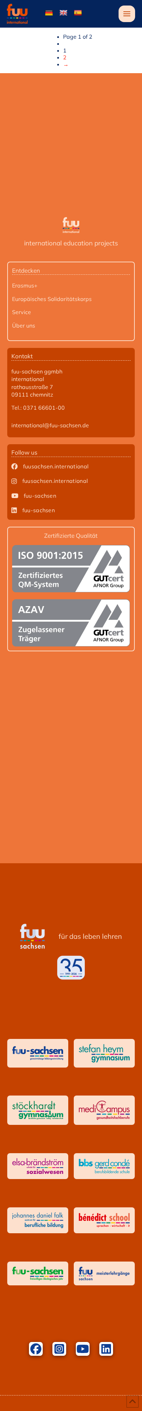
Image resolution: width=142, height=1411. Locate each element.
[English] (63, 13)
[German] (49, 13)
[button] (127, 14)
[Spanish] (78, 13)
